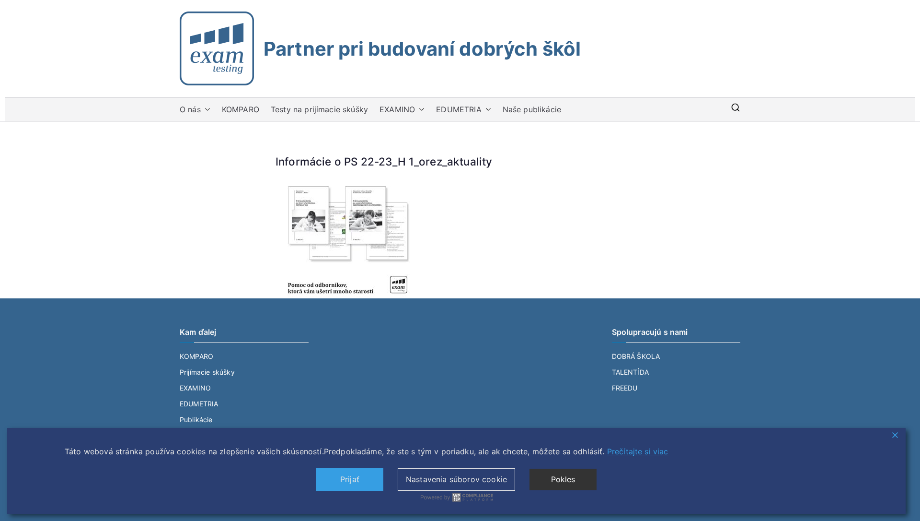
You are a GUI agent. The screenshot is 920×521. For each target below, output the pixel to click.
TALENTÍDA (630, 372)
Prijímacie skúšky (207, 372)
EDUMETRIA (458, 109)
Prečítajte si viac (637, 451)
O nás (190, 109)
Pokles (563, 479)
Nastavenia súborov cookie (456, 479)
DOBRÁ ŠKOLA (636, 356)
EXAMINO (397, 109)
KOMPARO (240, 109)
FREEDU (625, 388)
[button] (205, 110)
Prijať (349, 479)
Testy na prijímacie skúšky (319, 109)
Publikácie (196, 419)
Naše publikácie (532, 109)
